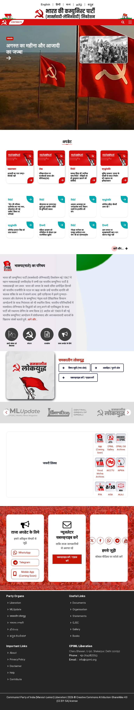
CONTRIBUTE (16, 22)
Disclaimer (16, 666)
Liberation (15, 603)
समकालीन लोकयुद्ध (18, 616)
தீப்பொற (14, 629)
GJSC (76, 622)
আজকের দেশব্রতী (17, 622)
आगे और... (33, 319)
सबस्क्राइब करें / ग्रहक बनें (67, 559)
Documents (79, 603)
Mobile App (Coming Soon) (27, 574)
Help (12, 672)
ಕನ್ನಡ (90, 4)
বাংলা (68, 4)
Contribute (16, 679)
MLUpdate (15, 609)
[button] (127, 412)
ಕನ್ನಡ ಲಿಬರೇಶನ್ (18, 636)
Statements (80, 616)
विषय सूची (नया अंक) (77, 367)
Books (76, 636)
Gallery (76, 629)
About (13, 653)
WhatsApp (24, 552)
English (45, 4)
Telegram (24, 562)
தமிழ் (79, 4)
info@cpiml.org (87, 659)
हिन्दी (58, 4)
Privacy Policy (17, 659)
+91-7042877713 (88, 655)
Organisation (80, 609)
